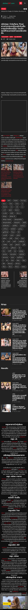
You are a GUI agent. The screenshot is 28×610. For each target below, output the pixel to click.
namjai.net (10, 458)
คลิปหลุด (5, 216)
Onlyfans (15, 200)
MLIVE (9, 200)
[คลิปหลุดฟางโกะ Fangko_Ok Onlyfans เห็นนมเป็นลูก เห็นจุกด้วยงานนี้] (6, 386)
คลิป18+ (12, 213)
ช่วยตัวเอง (22, 226)
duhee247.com (9, 161)
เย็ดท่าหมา (17, 263)
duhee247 (4, 559)
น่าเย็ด (10, 238)
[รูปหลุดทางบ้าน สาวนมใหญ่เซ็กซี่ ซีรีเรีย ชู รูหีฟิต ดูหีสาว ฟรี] (6, 376)
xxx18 (4, 210)
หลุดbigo (21, 251)
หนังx (4, 251)
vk (22, 204)
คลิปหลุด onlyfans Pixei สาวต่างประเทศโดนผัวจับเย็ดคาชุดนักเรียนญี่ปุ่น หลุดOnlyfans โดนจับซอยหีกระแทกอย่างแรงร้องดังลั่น (6, 175)
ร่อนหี (11, 245)
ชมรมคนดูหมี (14, 441)
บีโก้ (3, 241)
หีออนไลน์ (8, 570)
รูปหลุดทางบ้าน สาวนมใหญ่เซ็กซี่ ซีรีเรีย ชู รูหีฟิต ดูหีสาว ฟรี (18, 376)
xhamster (5, 207)
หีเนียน (18, 260)
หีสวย (12, 260)
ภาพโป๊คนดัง (21, 241)
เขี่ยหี (4, 263)
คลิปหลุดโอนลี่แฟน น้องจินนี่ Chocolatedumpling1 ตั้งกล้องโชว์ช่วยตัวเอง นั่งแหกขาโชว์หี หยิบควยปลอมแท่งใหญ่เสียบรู (19, 358)
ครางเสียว (5, 213)
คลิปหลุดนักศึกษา (18, 219)
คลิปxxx (19, 213)
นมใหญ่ (18, 235)
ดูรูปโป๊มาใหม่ (5, 232)
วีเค (19, 248)
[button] (24, 9)
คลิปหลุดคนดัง (13, 518)
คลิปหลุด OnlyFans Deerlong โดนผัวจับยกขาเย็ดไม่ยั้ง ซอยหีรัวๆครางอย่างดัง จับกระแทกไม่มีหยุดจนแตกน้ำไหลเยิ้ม (18, 174)
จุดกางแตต (20, 586)
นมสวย (12, 235)
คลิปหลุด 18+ (12, 216)
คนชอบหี (4, 427)
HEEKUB (5, 146)
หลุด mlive (9, 502)
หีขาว (7, 260)
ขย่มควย (17, 210)
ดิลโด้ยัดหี (13, 229)
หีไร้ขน (24, 260)
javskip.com (16, 543)
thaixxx (4, 204)
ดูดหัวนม (20, 229)
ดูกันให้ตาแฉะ (15, 591)
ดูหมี (12, 500)
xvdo (17, 207)
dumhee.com (22, 469)
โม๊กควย (17, 267)
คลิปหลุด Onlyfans (7, 219)
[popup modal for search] (24, 3)
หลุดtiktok (21, 254)
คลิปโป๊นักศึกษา (19, 138)
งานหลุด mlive (12, 16)
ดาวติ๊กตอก (5, 229)
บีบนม (22, 238)
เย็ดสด (4, 267)
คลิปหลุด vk (16, 135)
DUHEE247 (22, 437)
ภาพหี (8, 241)
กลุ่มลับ (10, 210)
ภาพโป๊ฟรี (5, 245)
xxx (22, 207)
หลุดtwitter (5, 257)
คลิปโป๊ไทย (14, 226)
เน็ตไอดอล (10, 263)
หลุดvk (12, 257)
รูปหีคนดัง (17, 245)
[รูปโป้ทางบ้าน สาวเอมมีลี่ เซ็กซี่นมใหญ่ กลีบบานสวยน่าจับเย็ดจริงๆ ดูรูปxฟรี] (6, 397)
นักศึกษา (4, 238)
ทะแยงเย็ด (5, 235)
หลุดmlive (5, 254)
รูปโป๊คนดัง (13, 248)
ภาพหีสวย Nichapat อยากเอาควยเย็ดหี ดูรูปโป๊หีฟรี (19, 408)
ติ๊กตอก (13, 232)
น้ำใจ (17, 150)
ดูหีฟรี (25, 441)
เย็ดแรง (10, 267)
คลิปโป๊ (24, 222)
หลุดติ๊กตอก (20, 257)
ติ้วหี (19, 232)
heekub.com (5, 507)
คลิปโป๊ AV (4, 547)
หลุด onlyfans (7, 523)
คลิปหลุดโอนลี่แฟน (7, 222)
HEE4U (3, 513)
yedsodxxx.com (7, 469)
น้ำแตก (4, 154)
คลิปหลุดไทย (17, 222)
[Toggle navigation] (20, 3)
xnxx (11, 207)
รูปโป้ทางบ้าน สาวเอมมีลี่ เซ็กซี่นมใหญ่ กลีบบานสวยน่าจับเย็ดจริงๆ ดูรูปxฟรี (19, 397)
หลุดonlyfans (13, 254)
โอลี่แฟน (23, 267)
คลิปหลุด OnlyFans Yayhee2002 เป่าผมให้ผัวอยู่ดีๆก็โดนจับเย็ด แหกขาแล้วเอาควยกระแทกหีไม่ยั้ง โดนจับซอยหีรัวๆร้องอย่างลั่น (6, 192)
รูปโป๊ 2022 (5, 248)
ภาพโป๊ (14, 241)
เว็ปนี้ (2, 441)
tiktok (10, 204)
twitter (17, 204)
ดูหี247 (11, 36)
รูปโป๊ (24, 245)
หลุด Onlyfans (17, 36)
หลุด (15, 251)
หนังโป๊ (9, 251)
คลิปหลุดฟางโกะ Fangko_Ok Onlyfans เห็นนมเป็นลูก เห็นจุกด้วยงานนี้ (19, 386)
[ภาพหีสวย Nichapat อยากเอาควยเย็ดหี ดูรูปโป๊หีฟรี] (6, 408)
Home (4, 16)
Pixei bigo (23, 200)
